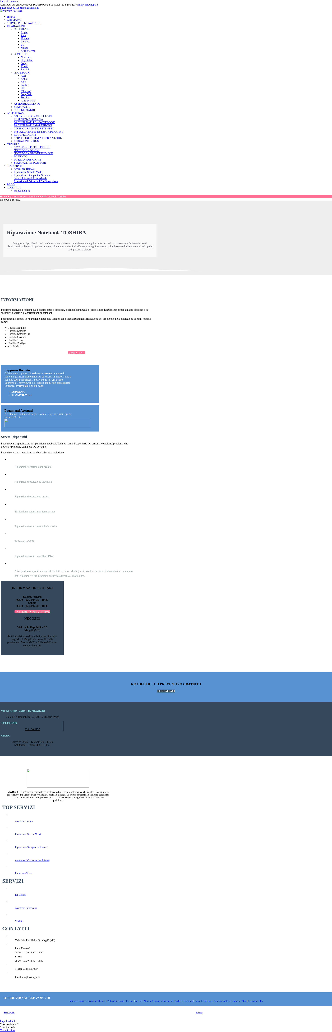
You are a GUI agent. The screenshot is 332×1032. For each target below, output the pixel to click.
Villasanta (112, 1001)
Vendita (18, 921)
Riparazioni (20, 895)
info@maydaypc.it (88, 4)
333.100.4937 (32, 729)
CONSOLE (20, 53)
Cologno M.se (239, 1001)
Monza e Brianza (78, 1001)
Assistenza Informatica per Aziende (32, 860)
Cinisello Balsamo (203, 1001)
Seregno (92, 1001)
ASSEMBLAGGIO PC (27, 103)
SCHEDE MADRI (24, 109)
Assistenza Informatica (26, 908)
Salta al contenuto (9, 1)
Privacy (199, 1012)
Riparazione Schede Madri (28, 834)
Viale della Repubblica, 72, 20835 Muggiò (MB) (32, 716)
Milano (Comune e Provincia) (158, 1001)
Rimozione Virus (23, 873)
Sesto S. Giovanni (184, 1001)
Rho (261, 1001)
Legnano (252, 1001)
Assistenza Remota (24, 821)
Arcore (138, 1001)
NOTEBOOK (22, 72)
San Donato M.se (222, 1001)
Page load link (8, 1021)
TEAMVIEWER (21, 394)
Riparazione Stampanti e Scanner (31, 847)
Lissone (129, 1001)
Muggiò (101, 1001)
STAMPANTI (22, 106)
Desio (121, 1001)
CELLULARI (22, 29)
